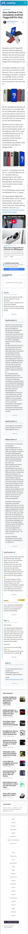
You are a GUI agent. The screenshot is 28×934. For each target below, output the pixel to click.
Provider (13, 894)
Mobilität (13, 873)
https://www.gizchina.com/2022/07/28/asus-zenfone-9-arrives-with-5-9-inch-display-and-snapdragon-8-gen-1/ (14, 679)
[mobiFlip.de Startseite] (9, 3)
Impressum (13, 843)
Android (13, 905)
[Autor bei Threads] (17, 21)
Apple (13, 908)
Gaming (13, 880)
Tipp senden (13, 829)
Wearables (13, 884)
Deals (13, 870)
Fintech (13, 887)
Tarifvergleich (13, 863)
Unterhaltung (13, 898)
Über (13, 819)
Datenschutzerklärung (13, 840)
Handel (13, 891)
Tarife (13, 866)
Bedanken (13, 836)
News (13, 852)
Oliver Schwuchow (11, 21)
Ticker (13, 859)
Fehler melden (23, 275)
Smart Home (13, 877)
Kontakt (13, 826)
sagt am (11, 294)
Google (13, 915)
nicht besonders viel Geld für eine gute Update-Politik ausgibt (13, 210)
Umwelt (13, 901)
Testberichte (13, 856)
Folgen (13, 833)
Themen (13, 822)
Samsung (13, 912)
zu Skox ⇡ (21, 322)
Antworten (13, 314)
